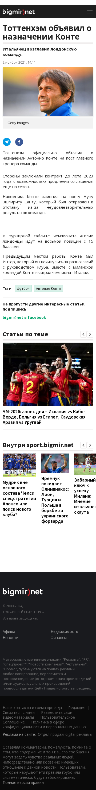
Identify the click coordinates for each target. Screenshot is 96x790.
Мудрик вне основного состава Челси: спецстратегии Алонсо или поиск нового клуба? (19, 498)
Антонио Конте (48, 288)
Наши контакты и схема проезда (32, 707)
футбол (23, 288)
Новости (10, 637)
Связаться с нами (19, 712)
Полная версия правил (23, 782)
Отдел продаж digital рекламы (65, 734)
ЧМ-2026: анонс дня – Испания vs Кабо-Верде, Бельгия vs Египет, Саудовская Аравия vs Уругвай (44, 416)
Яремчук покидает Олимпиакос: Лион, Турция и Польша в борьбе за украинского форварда (55, 499)
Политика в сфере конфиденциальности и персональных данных (44, 724)
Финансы (59, 637)
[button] (83, 334)
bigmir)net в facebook (24, 317)
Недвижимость (64, 631)
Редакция (76, 707)
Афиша (9, 631)
